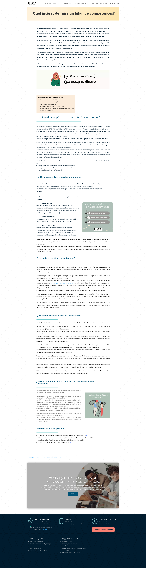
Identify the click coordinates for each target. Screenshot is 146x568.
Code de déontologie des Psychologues (41, 544)
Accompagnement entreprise (70, 544)
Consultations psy (67, 546)
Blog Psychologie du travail (100, 3)
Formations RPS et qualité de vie (71, 552)
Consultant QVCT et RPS (52, 3)
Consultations (67, 3)
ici (37, 419)
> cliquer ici (44, 529)
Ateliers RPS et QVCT (67, 541)
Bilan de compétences (81, 3)
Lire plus (73, 493)
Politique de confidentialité (37, 541)
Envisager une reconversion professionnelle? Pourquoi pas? (73, 479)
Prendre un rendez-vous (103, 529)
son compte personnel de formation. (62, 283)
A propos (112, 3)
